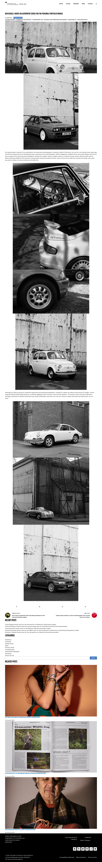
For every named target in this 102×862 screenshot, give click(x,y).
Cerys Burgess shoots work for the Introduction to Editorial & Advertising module (30, 624)
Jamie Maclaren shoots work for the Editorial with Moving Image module (28, 628)
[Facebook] (16, 607)
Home (61, 3)
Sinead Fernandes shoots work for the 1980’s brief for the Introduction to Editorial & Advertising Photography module (42, 630)
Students (76, 3)
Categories (88, 837)
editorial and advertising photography (55, 19)
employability (72, 19)
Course (68, 3)
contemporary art (37, 19)
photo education (82, 19)
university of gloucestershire (14, 21)
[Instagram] (83, 849)
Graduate (8, 641)
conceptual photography (23, 19)
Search (93, 658)
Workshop (8, 653)
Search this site (9, 655)
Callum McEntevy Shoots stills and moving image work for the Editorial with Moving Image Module (36, 626)
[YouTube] (95, 849)
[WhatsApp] (85, 607)
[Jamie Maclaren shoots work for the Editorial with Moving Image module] (51, 803)
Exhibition (8, 639)
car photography (10, 19)
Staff (83, 3)
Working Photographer (12, 651)
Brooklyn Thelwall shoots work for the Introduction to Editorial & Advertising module (31, 632)
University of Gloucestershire (24, 855)
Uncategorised (9, 649)
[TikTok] (91, 849)
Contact (90, 3)
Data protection (81, 857)
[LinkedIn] (62, 607)
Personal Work (9, 647)
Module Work (18, 17)
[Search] (96, 3)
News (6, 645)
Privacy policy (92, 857)
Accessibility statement (67, 857)
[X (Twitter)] (39, 607)
